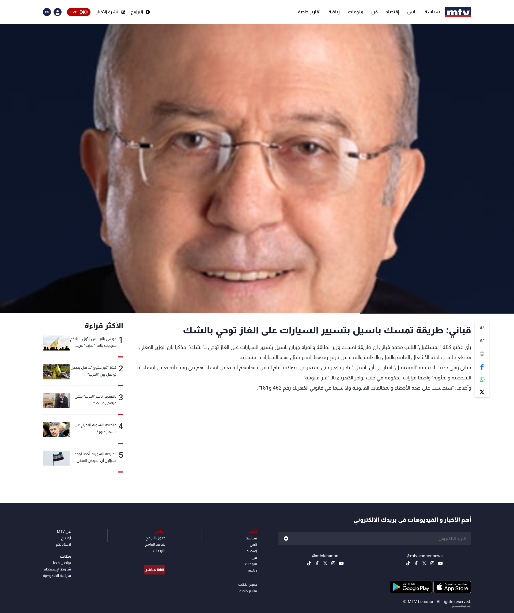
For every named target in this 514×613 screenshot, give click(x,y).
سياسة (432, 11)
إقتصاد (392, 11)
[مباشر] (154, 557)
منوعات (355, 11)
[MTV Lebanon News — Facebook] (416, 563)
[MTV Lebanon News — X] (424, 563)
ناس (412, 11)
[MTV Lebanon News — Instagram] (432, 563)
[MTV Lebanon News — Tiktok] (408, 563)
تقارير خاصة (309, 11)
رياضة (334, 11)
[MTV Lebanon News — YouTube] (440, 563)
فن (374, 11)
